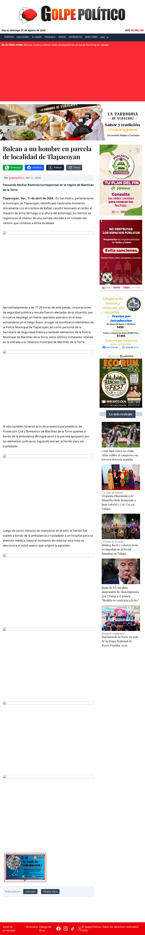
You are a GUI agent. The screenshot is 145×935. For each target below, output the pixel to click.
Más (102, 37)
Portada (9, 37)
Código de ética (45, 928)
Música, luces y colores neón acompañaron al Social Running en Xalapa (55, 44)
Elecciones (23, 37)
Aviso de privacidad (9, 928)
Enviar (77, 167)
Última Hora (50, 891)
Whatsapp (16, 167)
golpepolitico (16, 177)
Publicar (58, 167)
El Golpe (37, 37)
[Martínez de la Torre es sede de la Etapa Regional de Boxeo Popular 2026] (121, 618)
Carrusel (30, 891)
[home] (72, 13)
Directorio (91, 37)
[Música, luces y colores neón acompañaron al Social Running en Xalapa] (121, 526)
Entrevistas (75, 37)
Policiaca (50, 37)
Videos (62, 37)
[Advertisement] (72, 74)
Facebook (37, 167)
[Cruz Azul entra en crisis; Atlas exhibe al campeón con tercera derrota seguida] (121, 434)
